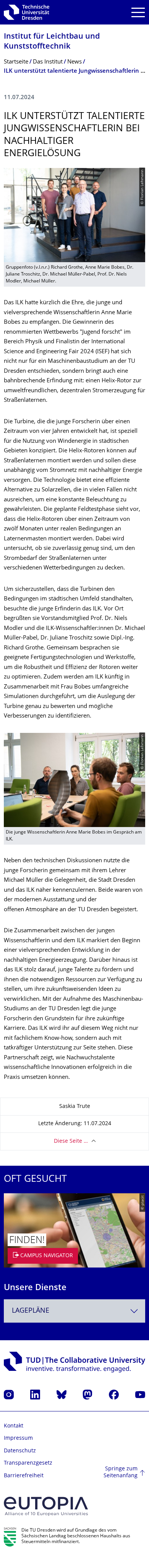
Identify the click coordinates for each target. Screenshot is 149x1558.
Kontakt (13, 1426)
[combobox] (74, 1311)
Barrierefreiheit (24, 1475)
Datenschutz (20, 1451)
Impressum (18, 1438)
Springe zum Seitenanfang (121, 1472)
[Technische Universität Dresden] (26, 12)
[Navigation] (138, 12)
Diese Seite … (71, 1141)
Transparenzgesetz (28, 1463)
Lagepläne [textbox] (30, 1311)
